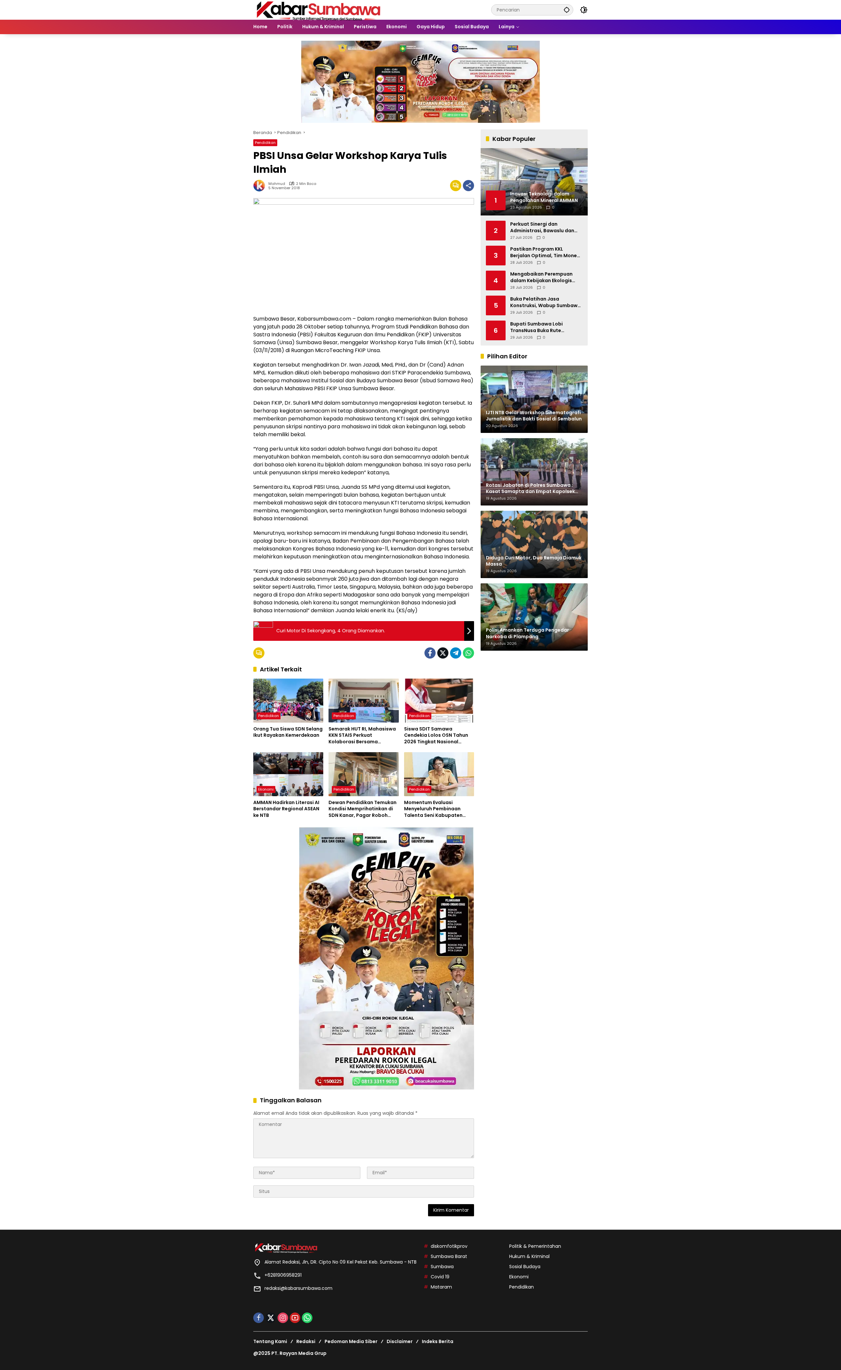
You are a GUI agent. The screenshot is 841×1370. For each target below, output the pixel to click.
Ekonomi (266, 789)
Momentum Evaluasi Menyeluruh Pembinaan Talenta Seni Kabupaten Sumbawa (433, 809)
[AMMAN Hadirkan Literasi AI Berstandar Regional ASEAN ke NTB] (288, 774)
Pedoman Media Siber (351, 1341)
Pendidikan (265, 142)
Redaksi (305, 1341)
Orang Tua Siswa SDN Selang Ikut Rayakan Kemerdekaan (288, 732)
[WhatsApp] (468, 653)
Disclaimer (400, 1341)
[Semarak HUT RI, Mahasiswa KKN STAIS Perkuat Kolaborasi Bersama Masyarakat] (363, 701)
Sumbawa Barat (449, 1256)
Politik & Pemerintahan (535, 1246)
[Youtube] (295, 1318)
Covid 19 (440, 1276)
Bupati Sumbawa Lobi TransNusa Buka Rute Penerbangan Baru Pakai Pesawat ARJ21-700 (540, 327)
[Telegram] (455, 653)
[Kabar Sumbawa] (319, 9)
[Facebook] (430, 653)
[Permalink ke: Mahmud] (260, 185)
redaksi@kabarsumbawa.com (298, 1288)
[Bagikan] (468, 185)
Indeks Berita (437, 1341)
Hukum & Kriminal (529, 1256)
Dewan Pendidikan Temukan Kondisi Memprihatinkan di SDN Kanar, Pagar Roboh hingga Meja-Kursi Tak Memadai (363, 809)
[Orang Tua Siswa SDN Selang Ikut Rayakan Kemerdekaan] (288, 701)
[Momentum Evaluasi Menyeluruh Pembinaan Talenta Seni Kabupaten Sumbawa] (439, 774)
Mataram (441, 1287)
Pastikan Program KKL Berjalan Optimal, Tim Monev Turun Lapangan (545, 252)
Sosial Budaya (524, 1266)
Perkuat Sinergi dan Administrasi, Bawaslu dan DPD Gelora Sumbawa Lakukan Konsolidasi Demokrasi (542, 227)
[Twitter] (442, 653)
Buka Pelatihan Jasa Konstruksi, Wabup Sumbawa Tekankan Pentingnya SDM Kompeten (545, 302)
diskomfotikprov (449, 1246)
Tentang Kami (270, 1341)
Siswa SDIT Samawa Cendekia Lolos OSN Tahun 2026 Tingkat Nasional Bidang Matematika (436, 735)
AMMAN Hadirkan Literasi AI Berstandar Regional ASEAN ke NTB (286, 809)
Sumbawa (442, 1266)
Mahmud (276, 184)
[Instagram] (283, 1318)
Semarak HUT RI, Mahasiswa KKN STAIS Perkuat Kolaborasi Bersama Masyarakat (362, 735)
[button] (566, 9)
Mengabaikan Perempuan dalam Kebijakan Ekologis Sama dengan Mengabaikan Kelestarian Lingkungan (544, 277)
